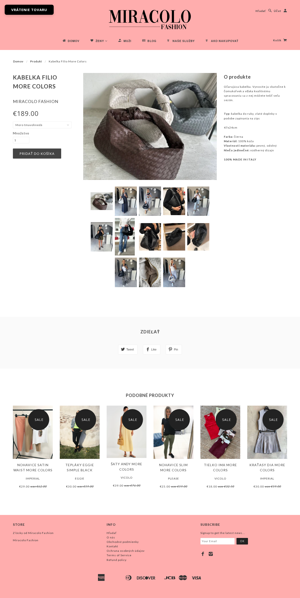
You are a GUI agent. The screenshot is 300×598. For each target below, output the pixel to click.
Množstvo (21, 133)
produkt (36, 61)
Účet (277, 11)
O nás (111, 537)
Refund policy (117, 560)
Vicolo (127, 477)
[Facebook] (202, 554)
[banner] (150, 18)
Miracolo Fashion (35, 101)
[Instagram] (210, 554)
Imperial (33, 478)
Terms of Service (119, 555)
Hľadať (260, 11)
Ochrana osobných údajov (126, 550)
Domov (18, 61)
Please (173, 478)
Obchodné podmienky (123, 542)
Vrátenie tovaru (29, 9)
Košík (277, 40)
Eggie (79, 478)
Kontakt (112, 546)
